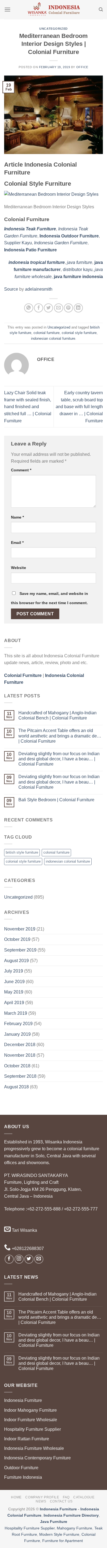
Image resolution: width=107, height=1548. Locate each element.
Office (82, 67)
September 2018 (20, 1076)
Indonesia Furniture (23, 1400)
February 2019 (18, 1023)
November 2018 (19, 1055)
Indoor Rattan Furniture (26, 1438)
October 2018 (17, 1066)
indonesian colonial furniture (53, 338)
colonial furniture (46, 333)
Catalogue (84, 1497)
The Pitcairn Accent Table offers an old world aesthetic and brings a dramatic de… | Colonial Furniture (59, 735)
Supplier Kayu (18, 242)
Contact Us (61, 1501)
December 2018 (19, 1044)
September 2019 (20, 950)
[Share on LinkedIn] (78, 307)
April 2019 (14, 1002)
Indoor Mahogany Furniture (30, 1410)
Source (11, 289)
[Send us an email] (38, 1259)
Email (17, 542)
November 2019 (19, 929)
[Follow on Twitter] (28, 1259)
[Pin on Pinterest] (68, 307)
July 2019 (13, 971)
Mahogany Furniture (74, 1528)
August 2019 (16, 960)
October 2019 (17, 939)
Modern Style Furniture (59, 1534)
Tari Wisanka (24, 1230)
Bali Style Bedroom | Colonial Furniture (56, 799)
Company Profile (42, 1497)
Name (17, 517)
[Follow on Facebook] (9, 1259)
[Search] (101, 9)
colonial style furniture (79, 333)
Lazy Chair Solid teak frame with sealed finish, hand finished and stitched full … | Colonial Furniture (27, 406)
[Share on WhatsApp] (28, 307)
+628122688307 (27, 1248)
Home (16, 1497)
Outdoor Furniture (21, 1467)
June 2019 (14, 981)
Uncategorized (53, 28)
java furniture (79, 262)
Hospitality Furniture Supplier (32, 1429)
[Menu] (7, 9)
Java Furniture (53, 1521)
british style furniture (22, 852)
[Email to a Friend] (58, 307)
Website (18, 567)
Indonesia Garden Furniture (61, 242)
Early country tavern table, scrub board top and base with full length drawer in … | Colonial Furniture (79, 406)
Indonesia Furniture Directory (71, 1515)
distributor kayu (77, 269)
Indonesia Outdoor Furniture (69, 236)
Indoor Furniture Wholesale (30, 1419)
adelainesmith (38, 289)
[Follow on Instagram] (19, 1259)
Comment (21, 470)
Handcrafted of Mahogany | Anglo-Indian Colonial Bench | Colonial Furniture (57, 715)
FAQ (66, 1497)
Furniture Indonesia (23, 1477)
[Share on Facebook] (38, 307)
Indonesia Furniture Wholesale (34, 1448)
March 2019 (15, 1013)
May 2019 (13, 992)
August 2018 (16, 1087)
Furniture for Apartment (62, 1540)
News (41, 1501)
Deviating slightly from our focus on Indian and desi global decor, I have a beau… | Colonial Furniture (59, 758)
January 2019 (17, 1034)
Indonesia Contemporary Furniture (37, 1458)
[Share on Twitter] (48, 307)
